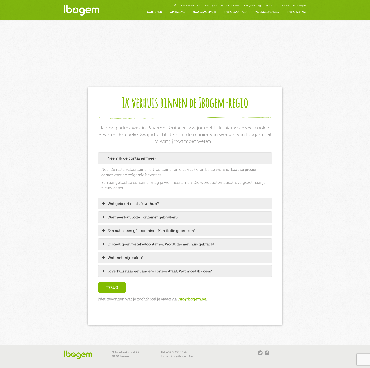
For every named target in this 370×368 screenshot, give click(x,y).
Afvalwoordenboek (190, 5)
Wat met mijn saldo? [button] (126, 257)
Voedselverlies (267, 11)
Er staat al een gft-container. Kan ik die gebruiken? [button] (152, 230)
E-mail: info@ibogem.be (177, 356)
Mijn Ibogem (299, 5)
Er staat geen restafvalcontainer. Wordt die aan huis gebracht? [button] (162, 244)
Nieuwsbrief (282, 5)
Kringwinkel (296, 11)
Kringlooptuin (235, 11)
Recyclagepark (204, 11)
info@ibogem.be (192, 299)
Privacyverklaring (252, 5)
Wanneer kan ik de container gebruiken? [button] (143, 217)
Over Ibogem (210, 5)
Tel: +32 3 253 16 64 (174, 352)
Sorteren (154, 11)
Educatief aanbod (230, 5)
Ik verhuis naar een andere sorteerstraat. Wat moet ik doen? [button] (160, 271)
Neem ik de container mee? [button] (132, 158)
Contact (268, 5)
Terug (112, 287)
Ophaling (177, 11)
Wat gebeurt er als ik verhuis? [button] (133, 203)
